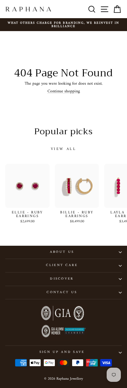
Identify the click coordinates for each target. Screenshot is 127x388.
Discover (62, 279)
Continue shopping (63, 91)
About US (62, 252)
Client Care (62, 265)
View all (63, 149)
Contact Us (62, 292)
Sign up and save (62, 352)
